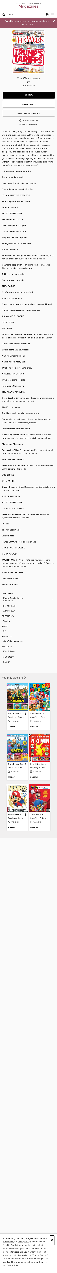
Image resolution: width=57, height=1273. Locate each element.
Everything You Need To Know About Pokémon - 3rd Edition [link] (38, 764)
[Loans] (47, 15)
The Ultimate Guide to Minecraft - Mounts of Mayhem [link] (16, 714)
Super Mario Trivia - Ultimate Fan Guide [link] (38, 814)
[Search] (4, 14)
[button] (29, 95)
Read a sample (29, 104)
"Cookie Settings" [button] (40, 1255)
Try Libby (9, 21)
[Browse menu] (52, 14)
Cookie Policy (13, 1265)
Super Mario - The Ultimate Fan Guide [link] (38, 714)
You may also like (13, 678)
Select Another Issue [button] (28, 113)
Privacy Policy (24, 1241)
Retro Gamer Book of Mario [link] (16, 814)
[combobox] (23, 14)
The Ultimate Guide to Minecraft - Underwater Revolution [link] (16, 764)
